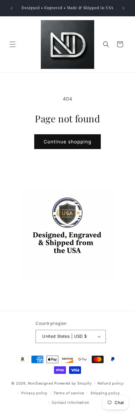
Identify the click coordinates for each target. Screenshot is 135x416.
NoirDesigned (40, 383)
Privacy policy (34, 393)
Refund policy (110, 383)
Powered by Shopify (73, 383)
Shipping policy (105, 393)
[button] (12, 44)
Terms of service (69, 393)
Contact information (70, 402)
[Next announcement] (123, 8)
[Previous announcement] (12, 8)
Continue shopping (67, 142)
